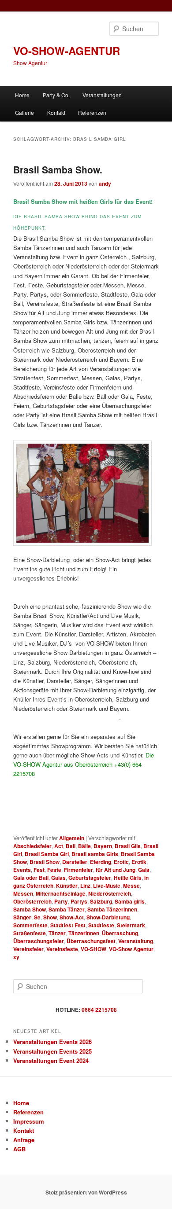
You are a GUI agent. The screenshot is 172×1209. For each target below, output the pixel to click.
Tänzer (57, 933)
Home (22, 95)
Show (50, 917)
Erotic (121, 862)
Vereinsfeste (62, 949)
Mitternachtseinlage (61, 893)
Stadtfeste (101, 925)
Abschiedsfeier (32, 846)
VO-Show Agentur (131, 949)
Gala (144, 870)
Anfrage (23, 1140)
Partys (79, 901)
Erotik (138, 862)
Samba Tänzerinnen (112, 909)
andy (105, 183)
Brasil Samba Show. (57, 169)
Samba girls (130, 901)
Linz (85, 885)
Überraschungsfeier (38, 941)
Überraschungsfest (91, 941)
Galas (58, 878)
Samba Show (29, 909)
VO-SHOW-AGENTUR (66, 50)
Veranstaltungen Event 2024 (51, 1060)
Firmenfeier (78, 870)
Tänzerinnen (83, 933)
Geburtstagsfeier (89, 878)
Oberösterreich (32, 901)
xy (16, 957)
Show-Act (72, 917)
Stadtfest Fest (68, 925)
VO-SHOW (93, 949)
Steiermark (131, 925)
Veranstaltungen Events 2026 (52, 1041)
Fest (39, 870)
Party (61, 901)
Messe (131, 885)
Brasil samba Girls (94, 854)
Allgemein (71, 838)
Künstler (67, 885)
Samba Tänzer (67, 909)
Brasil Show (45, 862)
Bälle (84, 846)
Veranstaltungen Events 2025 (52, 1051)
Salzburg (101, 901)
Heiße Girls (128, 878)
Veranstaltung (135, 941)
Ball (70, 846)
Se (37, 917)
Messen (23, 893)
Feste (54, 870)
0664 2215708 (99, 1010)
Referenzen (92, 112)
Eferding (100, 862)
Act (58, 846)
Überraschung (120, 933)
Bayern (102, 846)
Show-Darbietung (108, 917)
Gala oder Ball (31, 878)
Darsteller (74, 862)
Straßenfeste (29, 933)
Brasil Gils (128, 846)
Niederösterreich (109, 893)
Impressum (28, 1121)
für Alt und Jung (115, 870)
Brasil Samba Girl (47, 854)
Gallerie (24, 112)
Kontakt (56, 112)
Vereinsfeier (28, 949)
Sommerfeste (30, 925)
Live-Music (106, 885)
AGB (19, 1149)
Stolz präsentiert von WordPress (86, 1192)
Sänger (22, 917)
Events (22, 870)
